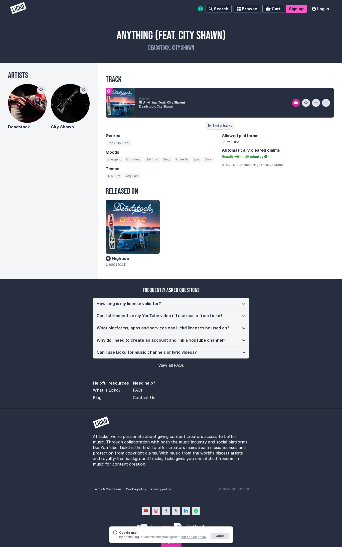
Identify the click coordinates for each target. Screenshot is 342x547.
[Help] (201, 9)
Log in (323, 8)
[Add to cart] (296, 103)
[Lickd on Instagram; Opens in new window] (156, 511)
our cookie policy (193, 537)
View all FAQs (171, 365)
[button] (171, 304)
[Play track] (120, 103)
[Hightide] (133, 227)
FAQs (138, 390)
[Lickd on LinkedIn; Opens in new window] (186, 511)
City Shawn (62, 126)
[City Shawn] (70, 103)
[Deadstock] (27, 103)
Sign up (296, 8)
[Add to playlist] (316, 103)
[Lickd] (18, 8)
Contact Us (144, 397)
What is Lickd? (106, 390)
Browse (249, 8)
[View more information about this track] (326, 103)
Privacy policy (160, 489)
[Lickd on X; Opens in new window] (176, 511)
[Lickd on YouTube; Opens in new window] (146, 511)
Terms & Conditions (107, 489)
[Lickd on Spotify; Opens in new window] (196, 511)
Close (220, 536)
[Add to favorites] (306, 103)
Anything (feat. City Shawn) (164, 102)
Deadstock (116, 264)
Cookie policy (136, 489)
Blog (97, 397)
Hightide (120, 258)
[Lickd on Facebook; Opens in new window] (166, 511)
